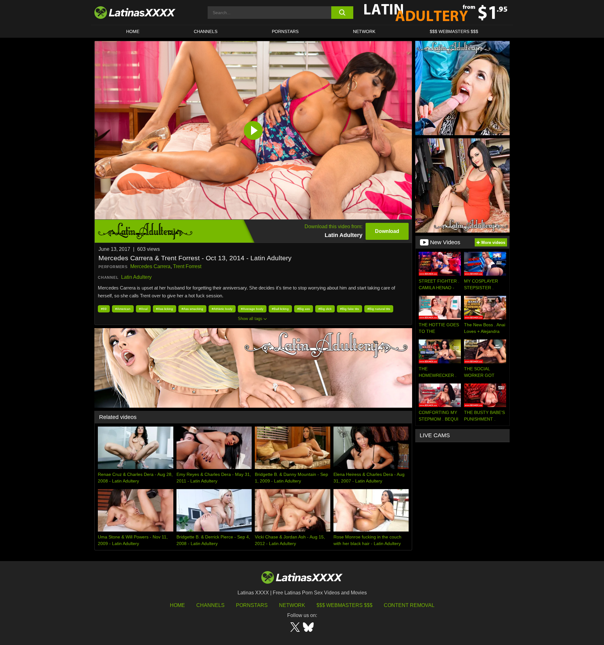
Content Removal (409, 605)
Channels (210, 605)
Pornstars (285, 31)
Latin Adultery (136, 277)
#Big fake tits (349, 309)
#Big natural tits (378, 309)
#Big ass (303, 309)
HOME (132, 31)
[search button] (342, 12)
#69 (104, 309)
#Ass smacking (192, 309)
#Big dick (325, 309)
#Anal (143, 309)
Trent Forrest (187, 266)
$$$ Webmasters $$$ (344, 605)
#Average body (252, 309)
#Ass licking (164, 309)
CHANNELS (205, 31)
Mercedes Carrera (150, 266)
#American (123, 309)
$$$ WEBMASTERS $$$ (454, 31)
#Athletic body (222, 309)
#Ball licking (280, 309)
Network (364, 31)
